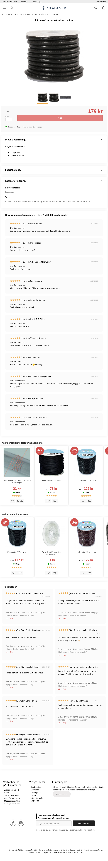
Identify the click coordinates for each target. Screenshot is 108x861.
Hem (3, 14)
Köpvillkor (35, 790)
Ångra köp (35, 801)
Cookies (34, 795)
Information (101, 2)
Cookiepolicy (36, 792)
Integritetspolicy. (87, 830)
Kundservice (36, 787)
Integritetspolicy (37, 798)
